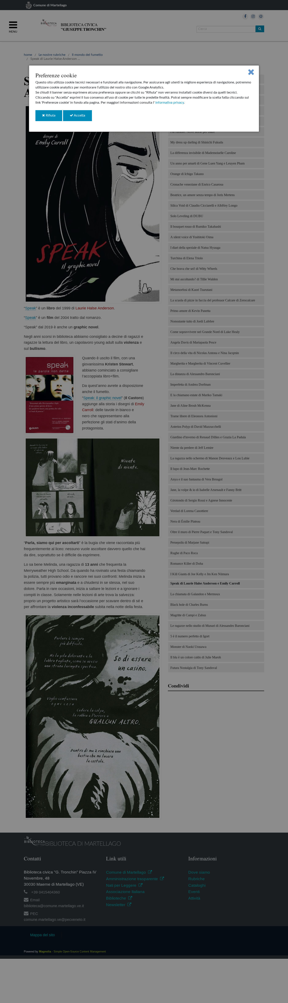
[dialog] (144, 98)
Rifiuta (53, 117)
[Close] (251, 72)
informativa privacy (169, 102)
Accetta (82, 117)
